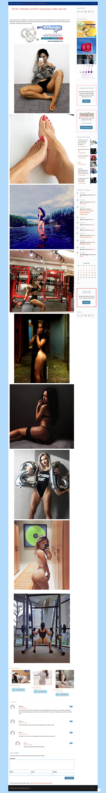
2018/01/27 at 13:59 (23, 722)
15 (92, 272)
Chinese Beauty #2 (15, 685)
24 (78, 277)
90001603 (33, 3)
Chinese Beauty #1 (37, 687)
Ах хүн (92, 219)
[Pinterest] (91, 3)
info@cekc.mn (42, 3)
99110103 (26, 3)
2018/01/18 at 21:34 (23, 734)
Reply (71, 706)
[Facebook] (81, 3)
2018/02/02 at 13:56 (23, 708)
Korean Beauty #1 (58, 690)
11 (81, 272)
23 (95, 275)
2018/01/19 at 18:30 (28, 744)
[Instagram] (93, 3)
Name (11, 772)
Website (54, 772)
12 (83, 272)
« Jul (78, 283)
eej (24, 743)
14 (89, 272)
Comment (12, 758)
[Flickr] (89, 3)
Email (33, 772)
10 (78, 272)
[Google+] (83, 3)
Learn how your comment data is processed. (41, 783)
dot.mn (31, 788)
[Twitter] (85, 3)
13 (86, 272)
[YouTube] (87, 3)
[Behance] (95, 3)
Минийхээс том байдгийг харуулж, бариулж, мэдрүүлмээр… (86, 212)
